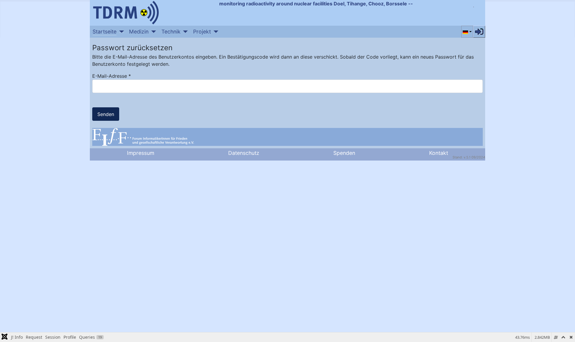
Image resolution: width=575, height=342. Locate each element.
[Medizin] (152, 31)
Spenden (344, 153)
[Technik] (184, 31)
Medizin (139, 31)
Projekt (202, 31)
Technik (171, 31)
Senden (105, 114)
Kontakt (438, 153)
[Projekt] (214, 31)
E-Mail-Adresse (111, 76)
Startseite (104, 31)
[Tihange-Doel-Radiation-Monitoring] (126, 12)
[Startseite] (120, 31)
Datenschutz (243, 153)
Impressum (140, 153)
